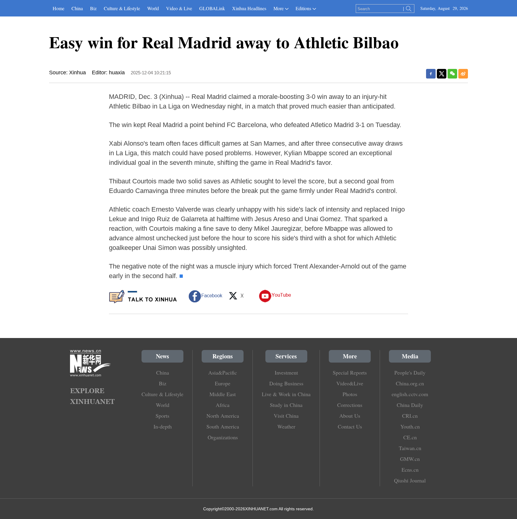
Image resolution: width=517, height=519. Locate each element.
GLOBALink (212, 8)
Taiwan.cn (410, 448)
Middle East (222, 394)
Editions (303, 8)
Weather (286, 426)
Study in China (286, 404)
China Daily (410, 404)
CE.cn (410, 437)
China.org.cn (410, 383)
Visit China (286, 415)
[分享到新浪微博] (463, 74)
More (278, 8)
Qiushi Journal (410, 480)
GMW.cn (410, 458)
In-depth (162, 426)
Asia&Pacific (222, 372)
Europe (222, 383)
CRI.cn (410, 415)
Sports (162, 415)
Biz (93, 8)
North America (222, 415)
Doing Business (286, 383)
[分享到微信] (452, 74)
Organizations (223, 437)
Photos (350, 394)
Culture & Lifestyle (122, 8)
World (153, 8)
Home (58, 8)
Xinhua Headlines (249, 8)
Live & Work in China (286, 394)
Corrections (349, 404)
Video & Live (179, 8)
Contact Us (350, 426)
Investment (286, 372)
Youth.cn (410, 426)
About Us (349, 415)
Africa (222, 404)
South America (222, 426)
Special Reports (350, 372)
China (77, 8)
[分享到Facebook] (431, 74)
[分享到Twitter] (441, 74)
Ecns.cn (410, 469)
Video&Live (349, 383)
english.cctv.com (410, 394)
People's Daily (409, 372)
